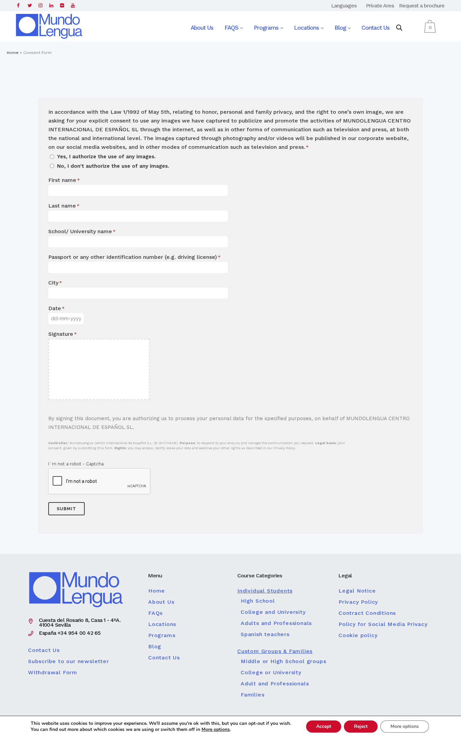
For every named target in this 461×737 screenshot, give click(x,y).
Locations (307, 27)
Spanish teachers (265, 634)
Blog (341, 27)
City (55, 282)
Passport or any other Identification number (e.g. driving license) (134, 257)
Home (13, 52)
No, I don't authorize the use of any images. (113, 166)
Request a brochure (421, 5)
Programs (267, 27)
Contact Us (375, 27)
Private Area (380, 5)
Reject (361, 726)
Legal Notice (357, 591)
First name (64, 180)
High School (258, 601)
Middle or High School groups (283, 661)
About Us (202, 27)
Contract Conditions (367, 613)
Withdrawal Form (52, 672)
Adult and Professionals (275, 683)
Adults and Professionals (276, 623)
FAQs (155, 613)
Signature (62, 334)
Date (56, 308)
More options (215, 730)
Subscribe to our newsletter (68, 661)
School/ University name (81, 231)
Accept (323, 726)
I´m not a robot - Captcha (76, 463)
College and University (273, 612)
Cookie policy (357, 635)
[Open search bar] (399, 28)
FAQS (232, 27)
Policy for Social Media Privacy (383, 624)
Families (252, 695)
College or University (271, 672)
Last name (63, 205)
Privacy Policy (358, 602)
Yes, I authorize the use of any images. (106, 157)
